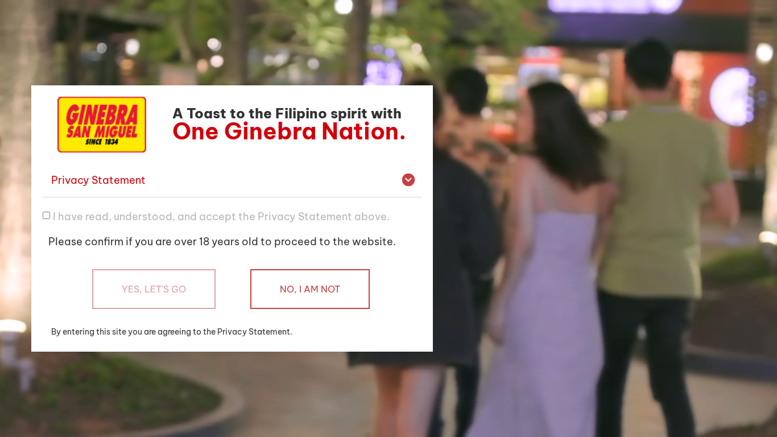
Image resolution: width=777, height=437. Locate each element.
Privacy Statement (98, 180)
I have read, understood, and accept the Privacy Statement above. (221, 215)
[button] (232, 180)
